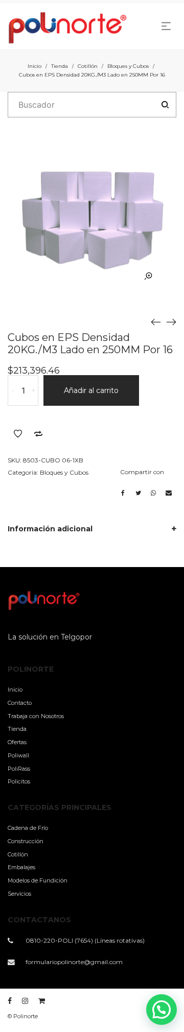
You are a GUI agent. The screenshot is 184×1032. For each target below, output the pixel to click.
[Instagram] (25, 1000)
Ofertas (17, 742)
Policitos (19, 781)
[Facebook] (10, 1000)
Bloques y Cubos (128, 66)
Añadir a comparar (38, 434)
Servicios (19, 893)
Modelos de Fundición (37, 880)
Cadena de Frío (28, 827)
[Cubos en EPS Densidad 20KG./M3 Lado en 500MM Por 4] (171, 321)
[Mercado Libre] (41, 1000)
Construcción (25, 841)
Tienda (59, 66)
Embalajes (21, 867)
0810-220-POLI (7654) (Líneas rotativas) (85, 940)
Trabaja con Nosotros (36, 716)
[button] (161, 1009)
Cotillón (88, 66)
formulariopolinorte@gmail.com (74, 962)
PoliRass (19, 768)
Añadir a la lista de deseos (18, 434)
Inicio (34, 66)
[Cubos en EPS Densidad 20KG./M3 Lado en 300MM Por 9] (156, 321)
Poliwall (18, 755)
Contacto (20, 702)
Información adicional (50, 528)
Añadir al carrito (91, 390)
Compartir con (142, 472)
